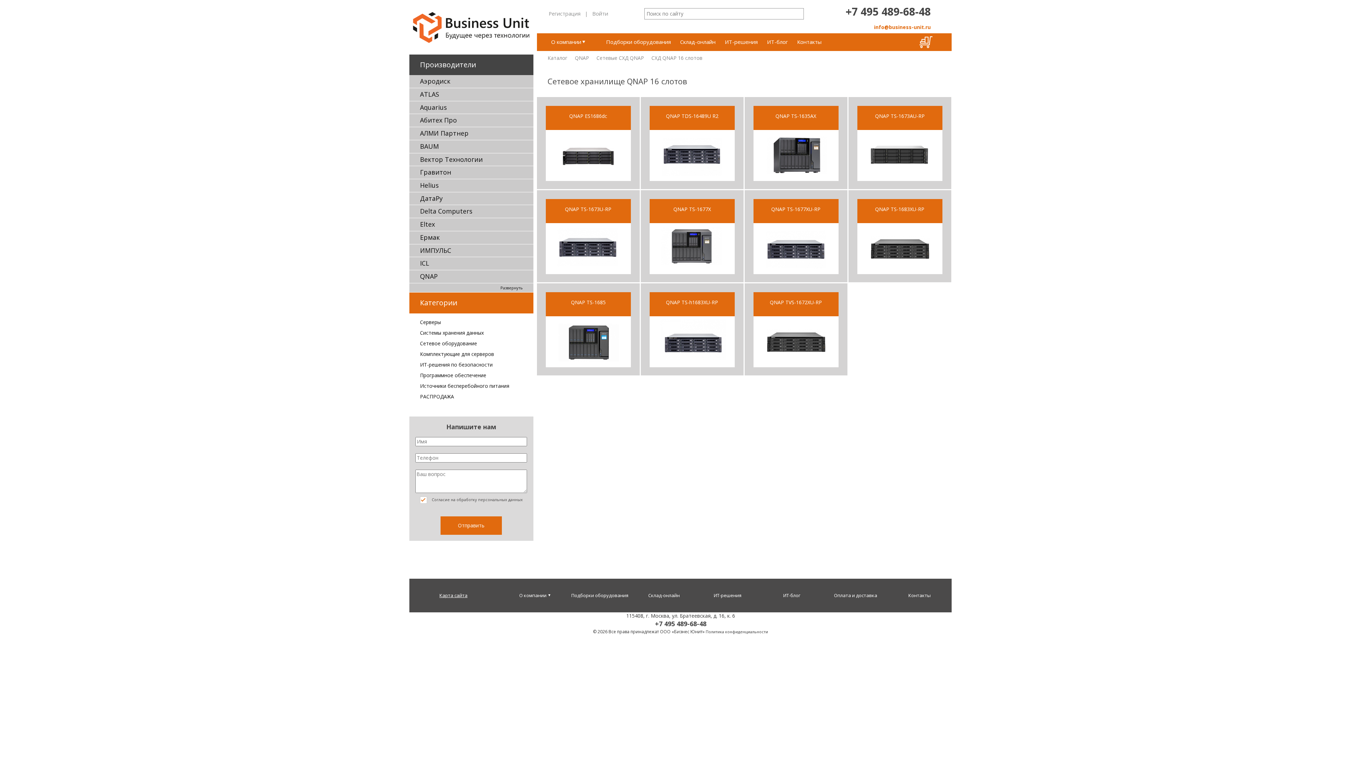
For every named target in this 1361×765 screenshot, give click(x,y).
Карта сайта (453, 595)
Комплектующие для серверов (457, 354)
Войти (600, 13)
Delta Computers (446, 211)
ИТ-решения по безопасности (456, 364)
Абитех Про (438, 120)
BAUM (429, 146)
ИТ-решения (741, 41)
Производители (448, 64)
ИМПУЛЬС (435, 250)
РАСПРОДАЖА (437, 396)
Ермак (430, 237)
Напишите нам (471, 427)
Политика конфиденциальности (737, 631)
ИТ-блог (777, 41)
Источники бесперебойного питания (464, 385)
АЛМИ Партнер (444, 133)
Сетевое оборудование (448, 343)
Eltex (427, 224)
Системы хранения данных (452, 332)
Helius (429, 185)
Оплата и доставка (855, 595)
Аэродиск (435, 81)
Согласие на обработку (477, 499)
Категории (438, 302)
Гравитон (435, 172)
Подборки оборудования (638, 41)
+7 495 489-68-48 (888, 11)
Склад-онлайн (698, 41)
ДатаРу (431, 198)
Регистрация (565, 13)
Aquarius (433, 107)
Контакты (809, 41)
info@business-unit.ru (902, 27)
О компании (566, 41)
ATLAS (429, 94)
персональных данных (500, 499)
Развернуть (511, 287)
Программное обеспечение (453, 375)
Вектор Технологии (451, 159)
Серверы (430, 322)
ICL (424, 263)
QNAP (429, 276)
